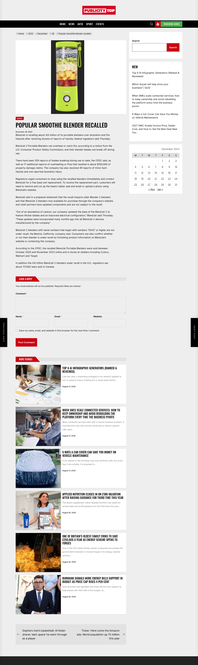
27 (149, 184)
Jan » (160, 189)
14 (156, 172)
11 (136, 172)
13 (149, 172)
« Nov (151, 189)
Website (97, 316)
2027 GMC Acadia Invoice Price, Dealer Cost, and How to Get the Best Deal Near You (154, 129)
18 (135, 178)
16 (169, 172)
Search (136, 40)
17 (176, 172)
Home (63, 24)
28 (155, 184)
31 (176, 184)
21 (156, 178)
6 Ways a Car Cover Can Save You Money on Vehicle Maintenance (89, 454)
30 (169, 184)
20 (149, 178)
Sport (89, 24)
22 (162, 178)
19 (142, 178)
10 (176, 166)
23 (169, 178)
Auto (80, 24)
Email (58, 316)
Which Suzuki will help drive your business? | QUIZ (150, 86)
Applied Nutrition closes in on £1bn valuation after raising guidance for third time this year (92, 496)
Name (19, 316)
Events (100, 24)
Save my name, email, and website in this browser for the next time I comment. (59, 330)
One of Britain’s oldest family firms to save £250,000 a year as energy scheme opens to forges (90, 539)
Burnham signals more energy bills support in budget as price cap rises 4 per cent (92, 580)
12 (142, 172)
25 (135, 184)
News (72, 24)
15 (162, 172)
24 (176, 178)
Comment (22, 293)
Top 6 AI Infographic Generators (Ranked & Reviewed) (89, 370)
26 (142, 184)
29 (162, 184)
